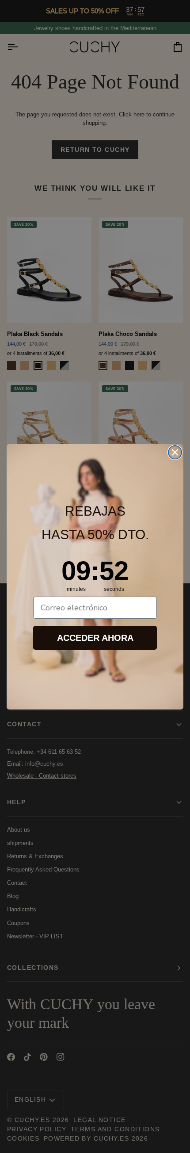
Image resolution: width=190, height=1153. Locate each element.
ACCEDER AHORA (95, 638)
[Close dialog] (175, 452)
